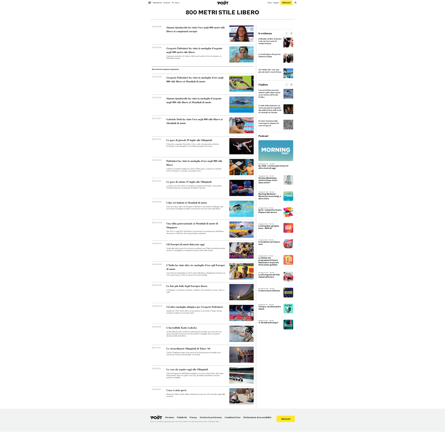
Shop (270, 3)
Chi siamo (169, 417)
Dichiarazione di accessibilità (257, 417)
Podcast (167, 3)
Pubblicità (182, 417)
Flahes (263, 84)
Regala (276, 3)
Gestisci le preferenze (211, 417)
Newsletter (157, 3)
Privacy (193, 417)
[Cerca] (173, 2)
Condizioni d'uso (232, 417)
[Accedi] (295, 2)
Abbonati (286, 2)
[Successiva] (291, 33)
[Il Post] (222, 3)
